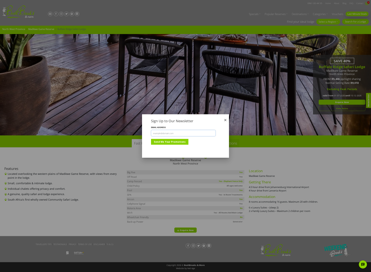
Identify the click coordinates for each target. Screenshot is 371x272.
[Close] (225, 120)
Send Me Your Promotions (170, 141)
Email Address (158, 127)
